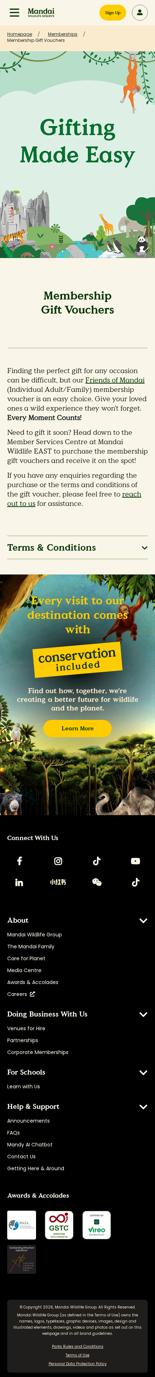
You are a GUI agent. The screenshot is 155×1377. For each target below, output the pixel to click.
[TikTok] (97, 861)
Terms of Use (106, 1315)
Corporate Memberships (37, 1052)
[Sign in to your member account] (140, 13)
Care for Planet (26, 958)
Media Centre (24, 970)
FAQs (13, 1132)
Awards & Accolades (32, 982)
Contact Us (21, 1156)
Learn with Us (23, 1086)
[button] (14, 12)
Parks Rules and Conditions (77, 1346)
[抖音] (135, 882)
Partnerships (22, 1040)
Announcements (28, 1120)
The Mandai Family (30, 946)
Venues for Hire (26, 1028)
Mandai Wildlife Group (34, 934)
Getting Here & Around (35, 1168)
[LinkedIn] (19, 882)
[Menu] (14, 12)
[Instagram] (58, 861)
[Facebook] (19, 861)
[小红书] (58, 882)
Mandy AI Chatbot (30, 1144)
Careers (18, 994)
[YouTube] (135, 861)
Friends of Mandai (115, 380)
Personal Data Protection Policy (78, 1364)
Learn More (78, 728)
